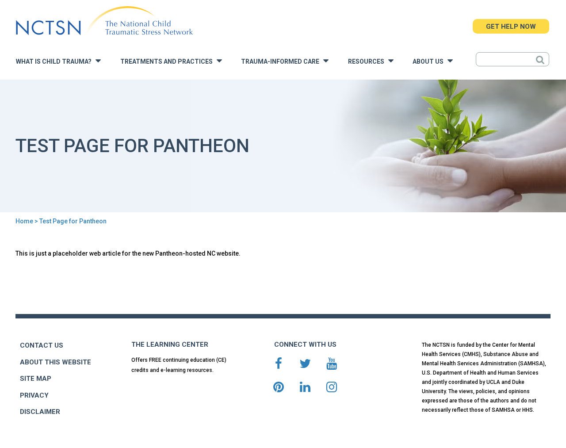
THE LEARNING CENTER (169, 344)
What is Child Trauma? (56, 61)
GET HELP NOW (511, 27)
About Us (430, 61)
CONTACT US (41, 345)
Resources (368, 61)
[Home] (104, 21)
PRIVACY (34, 395)
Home (24, 221)
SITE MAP (35, 379)
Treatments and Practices (168, 61)
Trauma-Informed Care (282, 61)
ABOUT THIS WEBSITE (55, 362)
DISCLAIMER (40, 412)
